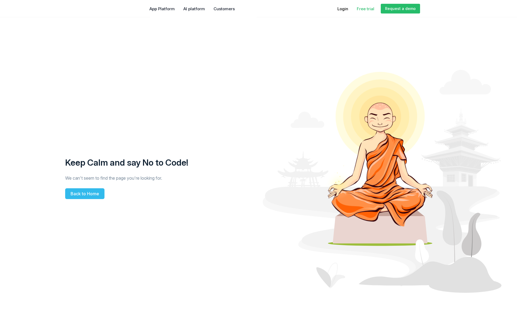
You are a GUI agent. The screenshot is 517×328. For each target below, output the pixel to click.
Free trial (365, 8)
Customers (224, 8)
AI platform (194, 8)
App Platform (162, 8)
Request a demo (400, 8)
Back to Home (85, 193)
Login (342, 8)
